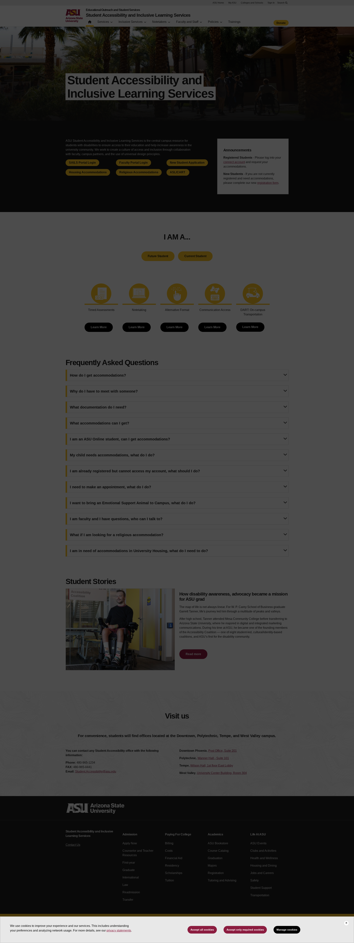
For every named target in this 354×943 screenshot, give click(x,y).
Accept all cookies (202, 929)
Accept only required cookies (245, 929)
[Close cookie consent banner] (346, 923)
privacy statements (118, 930)
